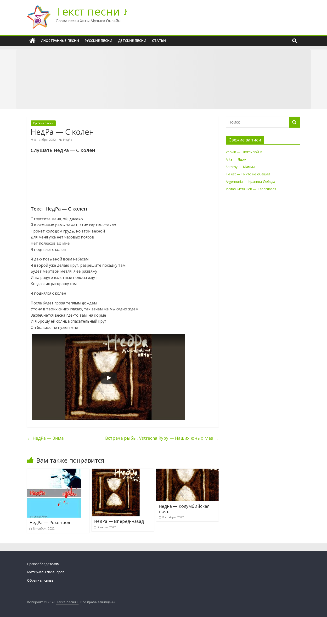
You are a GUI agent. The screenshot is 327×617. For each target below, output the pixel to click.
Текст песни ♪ (92, 11)
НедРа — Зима (45, 438)
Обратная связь (40, 580)
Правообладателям (43, 564)
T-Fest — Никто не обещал (248, 174)
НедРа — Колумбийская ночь (184, 508)
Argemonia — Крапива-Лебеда (250, 181)
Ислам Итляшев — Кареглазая (251, 189)
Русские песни (98, 40)
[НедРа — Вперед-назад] (116, 471)
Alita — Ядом (236, 159)
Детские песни (132, 40)
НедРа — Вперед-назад (119, 521)
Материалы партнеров (45, 572)
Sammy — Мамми (240, 166)
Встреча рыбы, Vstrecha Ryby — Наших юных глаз (162, 438)
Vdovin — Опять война (244, 152)
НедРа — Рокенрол (49, 522)
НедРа (67, 140)
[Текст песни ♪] (32, 41)
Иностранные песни (60, 40)
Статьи (159, 40)
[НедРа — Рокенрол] (54, 471)
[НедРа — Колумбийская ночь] (187, 471)
